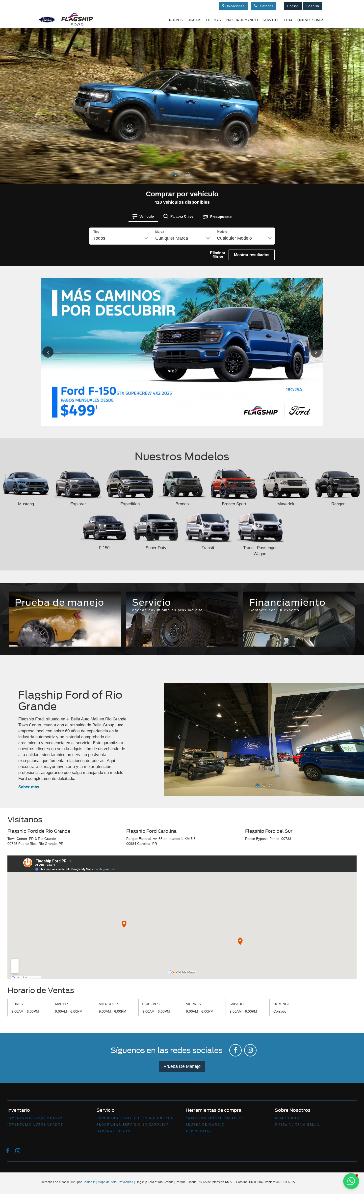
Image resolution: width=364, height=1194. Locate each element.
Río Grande (146, 630)
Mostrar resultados (251, 255)
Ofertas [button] (213, 20)
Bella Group (288, 1118)
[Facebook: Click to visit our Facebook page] (235, 1050)
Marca (159, 231)
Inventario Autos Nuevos (35, 1118)
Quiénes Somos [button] (310, 20)
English (293, 6)
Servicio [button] (270, 20)
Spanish (312, 6)
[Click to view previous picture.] (53, 352)
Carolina (182, 627)
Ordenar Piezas (113, 1131)
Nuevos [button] (176, 20)
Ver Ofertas (199, 1131)
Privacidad (126, 1182)
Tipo (96, 231)
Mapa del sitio (107, 1182)
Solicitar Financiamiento (214, 1118)
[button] (27, 140)
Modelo (222, 231)
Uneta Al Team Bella (297, 1124)
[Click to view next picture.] (310, 352)
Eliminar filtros (217, 255)
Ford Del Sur (217, 630)
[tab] (143, 216)
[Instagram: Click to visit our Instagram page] (250, 1050)
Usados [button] (194, 20)
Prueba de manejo (242, 20)
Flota (287, 20)
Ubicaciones (234, 6)
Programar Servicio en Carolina (133, 1124)
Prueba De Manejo (182, 1066)
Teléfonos (265, 6)
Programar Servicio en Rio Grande (135, 1118)
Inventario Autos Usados (35, 1124)
